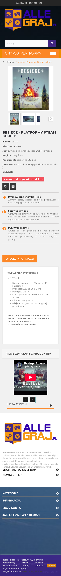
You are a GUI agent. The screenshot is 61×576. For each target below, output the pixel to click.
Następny (50, 119)
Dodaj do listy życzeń (5, 187)
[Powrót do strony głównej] (3, 62)
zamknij (51, 565)
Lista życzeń (17, 404)
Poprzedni (10, 119)
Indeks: (6, 141)
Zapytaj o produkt (13, 187)
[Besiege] (14, 119)
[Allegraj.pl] (30, 20)
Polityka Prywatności (32, 571)
